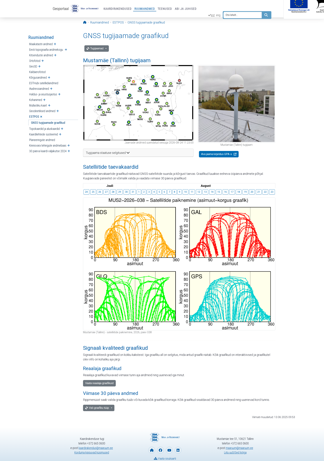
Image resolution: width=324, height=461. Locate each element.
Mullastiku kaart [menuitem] (38, 105)
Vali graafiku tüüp (99, 407)
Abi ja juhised (186, 8)
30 (126, 192)
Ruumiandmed (144, 8)
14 (212, 192)
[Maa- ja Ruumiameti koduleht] (151, 450)
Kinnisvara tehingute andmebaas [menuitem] (47, 145)
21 (258, 192)
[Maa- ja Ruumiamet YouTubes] (169, 450)
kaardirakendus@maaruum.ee (96, 448)
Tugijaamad (96, 48)
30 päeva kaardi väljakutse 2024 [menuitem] (47, 151)
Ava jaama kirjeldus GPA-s (216, 154)
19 (245, 192)
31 (133, 192)
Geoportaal (61, 8)
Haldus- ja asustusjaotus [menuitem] (43, 94)
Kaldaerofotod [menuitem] (37, 72)
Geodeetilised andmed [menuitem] (42, 111)
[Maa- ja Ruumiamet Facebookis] (160, 450)
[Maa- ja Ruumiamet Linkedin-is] (178, 450)
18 (238, 192)
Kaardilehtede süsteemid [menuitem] (43, 134)
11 (192, 192)
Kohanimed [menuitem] (35, 100)
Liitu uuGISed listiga (235, 452)
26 (99, 192)
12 (198, 192)
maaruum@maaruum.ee (239, 448)
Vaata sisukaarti (166, 458)
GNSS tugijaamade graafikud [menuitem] (48, 122)
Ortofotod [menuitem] (34, 61)
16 (225, 192)
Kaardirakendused (118, 8)
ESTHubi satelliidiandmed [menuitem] (43, 83)
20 (252, 192)
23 (272, 192)
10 (185, 192)
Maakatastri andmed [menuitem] (41, 44)
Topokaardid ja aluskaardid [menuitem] (44, 129)
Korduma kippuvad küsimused (91, 452)
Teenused (165, 8)
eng (218, 15)
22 (265, 192)
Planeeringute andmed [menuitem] (42, 140)
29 (119, 192)
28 (113, 192)
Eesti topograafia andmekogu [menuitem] (46, 49)
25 (93, 192)
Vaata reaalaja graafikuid (99, 383)
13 (205, 192)
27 (106, 192)
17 (232, 192)
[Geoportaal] (84, 9)
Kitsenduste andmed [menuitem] (41, 55)
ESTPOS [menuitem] (34, 116)
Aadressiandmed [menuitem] (39, 88)
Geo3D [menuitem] (33, 66)
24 (86, 192)
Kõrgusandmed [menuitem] (38, 77)
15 (218, 192)
